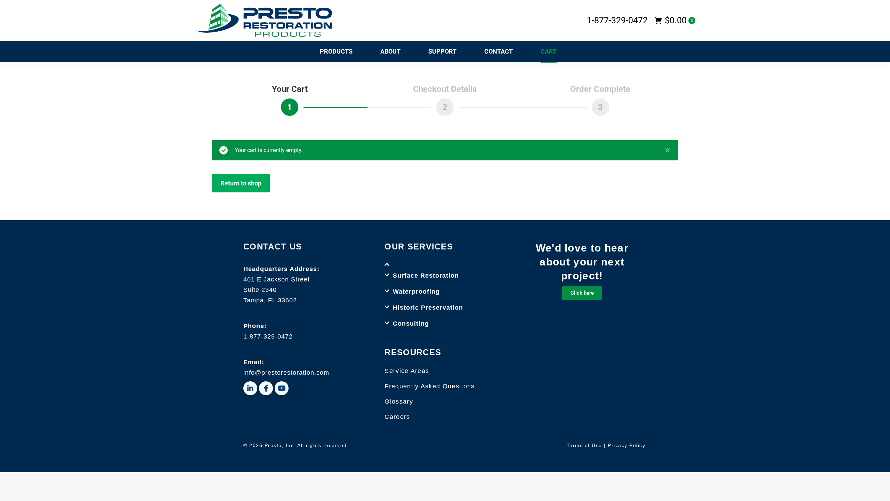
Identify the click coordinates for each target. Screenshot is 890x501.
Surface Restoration (426, 275)
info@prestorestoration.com (286, 372)
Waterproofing (416, 291)
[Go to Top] (880, 491)
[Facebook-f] (266, 388)
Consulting (411, 323)
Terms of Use (584, 445)
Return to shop (240, 183)
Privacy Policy (626, 445)
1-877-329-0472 (268, 336)
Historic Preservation (428, 307)
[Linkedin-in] (250, 388)
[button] (445, 260)
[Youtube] (282, 388)
